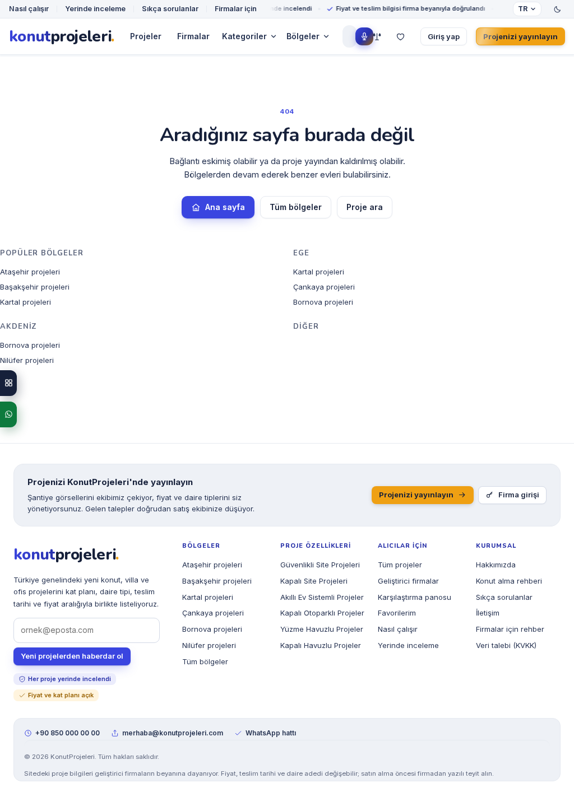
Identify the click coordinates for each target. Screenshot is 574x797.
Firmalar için (236, 8)
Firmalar (193, 36)
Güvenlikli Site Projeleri (320, 564)
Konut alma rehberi (509, 580)
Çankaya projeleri (324, 286)
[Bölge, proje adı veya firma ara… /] (348, 36)
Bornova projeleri (323, 301)
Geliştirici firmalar (408, 580)
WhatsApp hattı (271, 733)
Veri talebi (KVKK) (506, 645)
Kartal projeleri (25, 301)
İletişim (487, 612)
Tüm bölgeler (296, 207)
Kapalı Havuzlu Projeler (320, 645)
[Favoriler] (400, 36)
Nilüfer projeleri (27, 360)
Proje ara (364, 207)
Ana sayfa (225, 207)
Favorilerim (397, 612)
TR (522, 8)
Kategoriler (244, 36)
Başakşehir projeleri (35, 286)
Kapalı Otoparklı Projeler (322, 612)
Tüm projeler (400, 564)
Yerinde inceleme (95, 8)
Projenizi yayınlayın (520, 36)
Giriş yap (444, 36)
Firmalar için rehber (510, 628)
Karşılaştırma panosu (414, 597)
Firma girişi (518, 494)
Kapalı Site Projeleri (314, 580)
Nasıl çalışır (29, 8)
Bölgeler (303, 36)
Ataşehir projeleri (30, 271)
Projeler (145, 36)
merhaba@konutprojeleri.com (172, 733)
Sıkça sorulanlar (170, 8)
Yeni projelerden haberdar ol (72, 655)
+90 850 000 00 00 (67, 733)
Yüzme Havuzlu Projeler (321, 628)
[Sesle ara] (364, 36)
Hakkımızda (496, 564)
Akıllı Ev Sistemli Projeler (322, 597)
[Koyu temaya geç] (557, 9)
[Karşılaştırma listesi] (376, 36)
